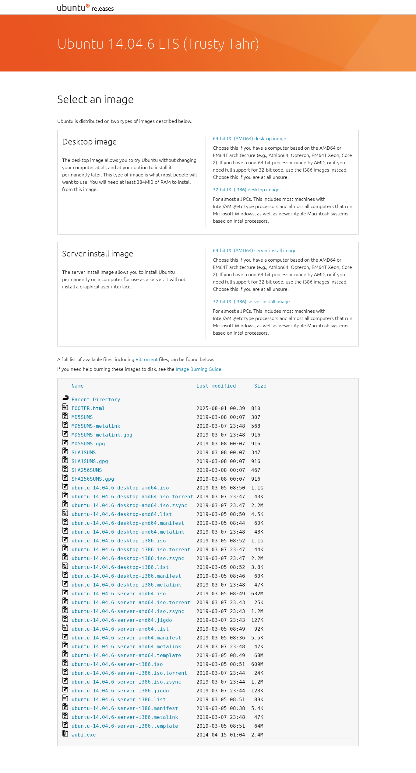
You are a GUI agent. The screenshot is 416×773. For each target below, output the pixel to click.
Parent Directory (96, 399)
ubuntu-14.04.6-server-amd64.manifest (126, 638)
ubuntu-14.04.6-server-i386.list (119, 699)
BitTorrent (147, 359)
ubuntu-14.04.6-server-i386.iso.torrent (129, 673)
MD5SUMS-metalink (96, 426)
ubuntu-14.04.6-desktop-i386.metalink (126, 585)
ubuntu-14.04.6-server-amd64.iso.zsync (128, 611)
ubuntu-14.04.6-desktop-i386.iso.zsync (128, 558)
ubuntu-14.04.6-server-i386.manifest (125, 708)
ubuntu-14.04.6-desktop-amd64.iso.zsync (129, 505)
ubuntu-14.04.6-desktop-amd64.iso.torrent (132, 497)
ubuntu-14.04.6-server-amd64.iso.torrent (131, 602)
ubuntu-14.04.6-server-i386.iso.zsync (126, 682)
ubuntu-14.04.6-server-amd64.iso (119, 594)
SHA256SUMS (87, 470)
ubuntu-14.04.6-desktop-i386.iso (119, 541)
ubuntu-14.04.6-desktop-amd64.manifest (128, 523)
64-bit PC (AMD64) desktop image (249, 138)
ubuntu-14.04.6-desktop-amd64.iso (120, 488)
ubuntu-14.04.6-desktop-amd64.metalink (128, 532)
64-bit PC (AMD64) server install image (255, 250)
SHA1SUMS (84, 452)
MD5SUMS (82, 417)
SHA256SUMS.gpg (93, 479)
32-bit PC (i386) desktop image (246, 189)
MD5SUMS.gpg (88, 444)
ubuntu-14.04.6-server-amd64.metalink (126, 646)
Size (260, 386)
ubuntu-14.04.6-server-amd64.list (120, 629)
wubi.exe (84, 735)
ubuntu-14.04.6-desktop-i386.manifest (126, 576)
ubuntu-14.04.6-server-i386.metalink (125, 717)
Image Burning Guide (198, 369)
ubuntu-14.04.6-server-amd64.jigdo (122, 620)
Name (78, 386)
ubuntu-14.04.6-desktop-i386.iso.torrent (131, 549)
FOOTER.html (88, 408)
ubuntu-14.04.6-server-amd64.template (126, 655)
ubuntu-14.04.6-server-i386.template (125, 726)
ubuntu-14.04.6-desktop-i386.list (120, 567)
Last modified (216, 386)
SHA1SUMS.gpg (90, 461)
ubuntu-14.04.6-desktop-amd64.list (122, 514)
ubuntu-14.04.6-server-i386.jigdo (120, 691)
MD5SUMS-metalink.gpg (102, 435)
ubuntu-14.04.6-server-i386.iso (117, 664)
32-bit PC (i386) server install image (251, 301)
